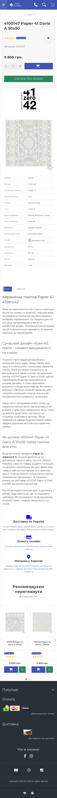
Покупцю (10, 690)
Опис (7, 289)
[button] (26, 679)
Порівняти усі (29, 597)
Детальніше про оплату (43, 713)
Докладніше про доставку (42, 738)
